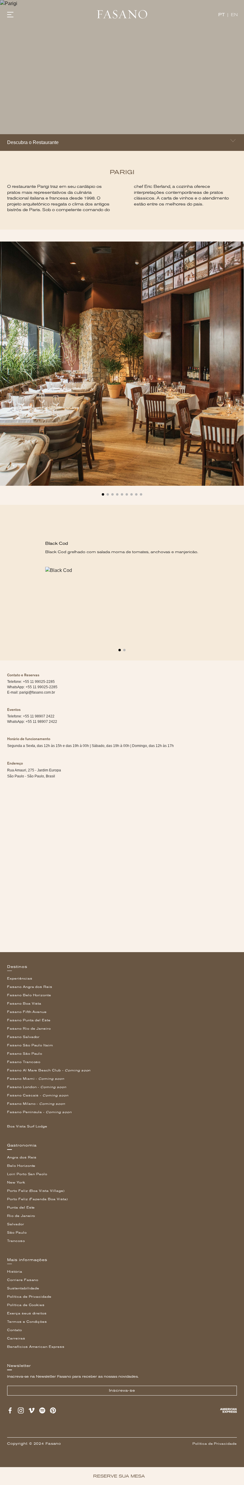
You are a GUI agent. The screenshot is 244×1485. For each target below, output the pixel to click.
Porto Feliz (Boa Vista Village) (36, 1190)
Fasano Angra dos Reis (29, 987)
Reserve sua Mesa (119, 1476)
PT (221, 15)
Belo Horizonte (21, 1165)
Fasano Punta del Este (29, 1020)
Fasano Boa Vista (24, 1003)
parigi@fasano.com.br (37, 692)
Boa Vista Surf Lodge (27, 1126)
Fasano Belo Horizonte (29, 995)
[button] (103, 492)
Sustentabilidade (23, 1288)
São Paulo (17, 1232)
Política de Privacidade (29, 1296)
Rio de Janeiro (21, 1216)
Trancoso (16, 1241)
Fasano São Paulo (24, 1053)
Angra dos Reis (22, 1157)
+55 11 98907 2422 (41, 722)
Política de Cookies (26, 1305)
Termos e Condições (27, 1321)
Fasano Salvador (23, 1037)
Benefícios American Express (36, 1346)
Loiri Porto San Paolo (27, 1174)
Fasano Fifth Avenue (27, 1012)
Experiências (19, 978)
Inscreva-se (122, 1390)
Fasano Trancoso (23, 1062)
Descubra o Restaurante (33, 142)
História (14, 1271)
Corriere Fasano (22, 1280)
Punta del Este (21, 1207)
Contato (14, 1330)
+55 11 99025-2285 (41, 687)
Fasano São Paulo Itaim (30, 1045)
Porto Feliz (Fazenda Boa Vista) (37, 1199)
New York (16, 1182)
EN (234, 15)
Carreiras (16, 1338)
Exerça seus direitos (27, 1313)
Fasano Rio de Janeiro (29, 1028)
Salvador (15, 1224)
